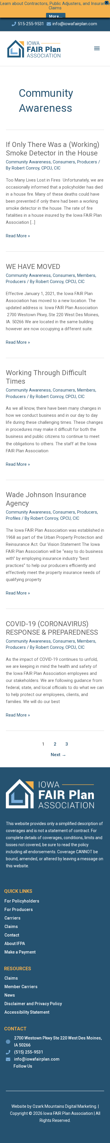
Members (86, 275)
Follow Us (22, 1066)
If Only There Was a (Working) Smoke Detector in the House (52, 148)
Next (58, 754)
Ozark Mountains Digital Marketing (64, 1106)
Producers (87, 162)
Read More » (18, 236)
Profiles (13, 518)
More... (55, 16)
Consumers (64, 162)
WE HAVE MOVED (33, 267)
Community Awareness (28, 162)
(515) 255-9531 (28, 1052)
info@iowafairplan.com (75, 23)
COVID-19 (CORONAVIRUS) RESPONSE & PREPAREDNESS (52, 628)
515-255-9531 (31, 23)
